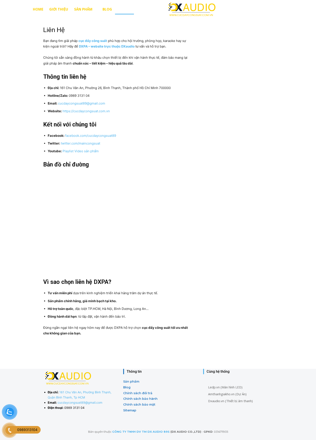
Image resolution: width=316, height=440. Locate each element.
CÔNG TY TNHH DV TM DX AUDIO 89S (141, 431)
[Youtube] (236, 418)
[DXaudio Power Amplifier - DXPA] (191, 9)
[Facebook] (207, 418)
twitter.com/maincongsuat (80, 143)
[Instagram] (216, 418)
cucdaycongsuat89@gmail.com (81, 103)
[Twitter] (226, 418)
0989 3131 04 (74, 407)
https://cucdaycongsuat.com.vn (86, 111)
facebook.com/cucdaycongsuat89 (90, 136)
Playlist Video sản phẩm (81, 151)
